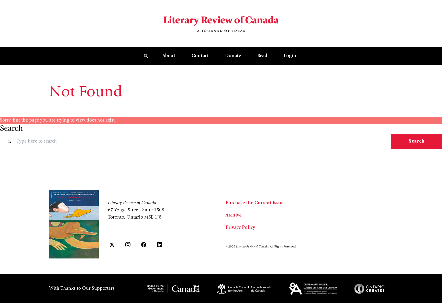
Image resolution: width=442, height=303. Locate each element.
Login (290, 56)
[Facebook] (144, 245)
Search (416, 141)
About (168, 56)
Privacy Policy (240, 227)
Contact (200, 56)
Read (262, 56)
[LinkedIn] (160, 245)
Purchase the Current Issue (254, 203)
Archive (233, 215)
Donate (233, 56)
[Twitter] (112, 245)
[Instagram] (128, 245)
